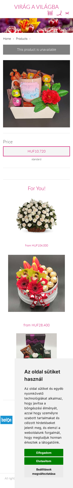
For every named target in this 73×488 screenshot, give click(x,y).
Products (21, 38)
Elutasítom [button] (43, 461)
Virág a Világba (36, 6)
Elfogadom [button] (44, 452)
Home (7, 38)
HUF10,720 (37, 151)
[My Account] (67, 13)
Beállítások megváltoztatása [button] (43, 471)
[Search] (59, 13)
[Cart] (50, 13)
